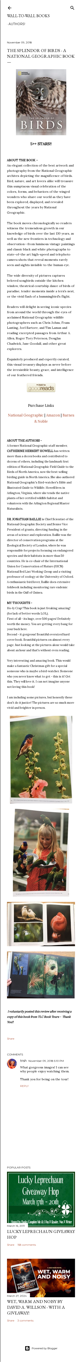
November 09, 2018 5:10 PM (46, 1060)
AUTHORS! (17, 24)
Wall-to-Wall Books (28, 15)
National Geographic (26, 415)
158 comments (26, 1244)
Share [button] (10, 1038)
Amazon (53, 415)
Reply (24, 1086)
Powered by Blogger (45, 1348)
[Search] (72, 7)
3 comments (25, 1320)
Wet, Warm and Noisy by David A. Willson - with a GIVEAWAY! (36, 1307)
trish (23, 1061)
